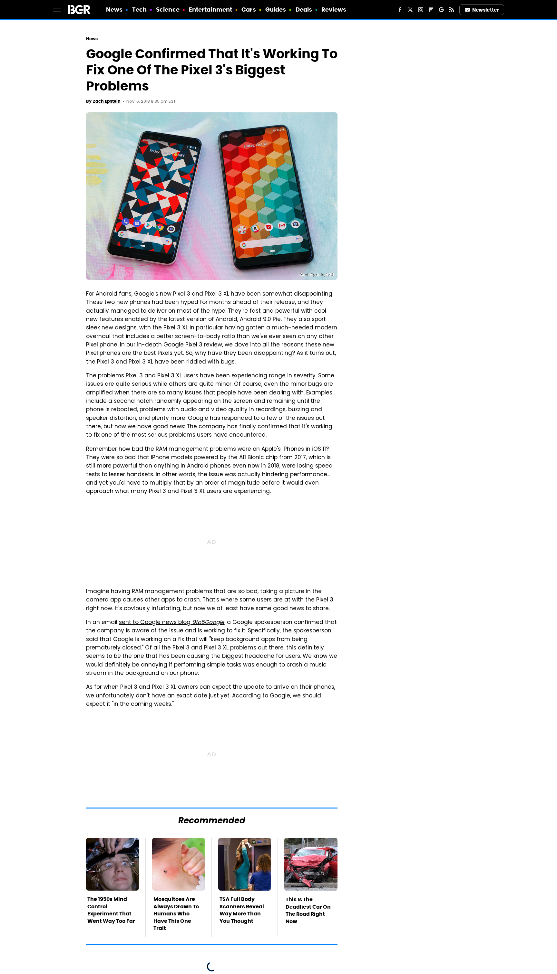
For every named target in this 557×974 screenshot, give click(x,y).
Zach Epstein (107, 101)
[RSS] (451, 9)
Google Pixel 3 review (192, 345)
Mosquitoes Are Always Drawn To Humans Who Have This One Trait (176, 913)
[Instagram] (420, 9)
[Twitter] (410, 9)
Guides (275, 9)
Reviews (333, 9)
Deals (304, 9)
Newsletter (485, 10)
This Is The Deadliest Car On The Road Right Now (308, 910)
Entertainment (210, 9)
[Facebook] (400, 9)
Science (168, 9)
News (114, 9)
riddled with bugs (210, 362)
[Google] (441, 9)
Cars (248, 9)
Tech (139, 9)
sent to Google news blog (171, 622)
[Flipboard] (431, 9)
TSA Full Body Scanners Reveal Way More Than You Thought (242, 910)
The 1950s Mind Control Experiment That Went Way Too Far (111, 910)
